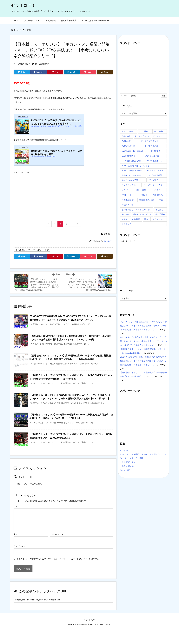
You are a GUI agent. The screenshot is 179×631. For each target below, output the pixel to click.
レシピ (125, 190)
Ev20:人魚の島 (151, 146)
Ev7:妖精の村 (128, 131)
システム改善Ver (129, 185)
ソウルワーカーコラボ (152, 185)
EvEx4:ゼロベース (155, 170)
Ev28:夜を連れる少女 (131, 160)
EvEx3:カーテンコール (132, 170)
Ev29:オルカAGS (154, 160)
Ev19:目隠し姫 (128, 146)
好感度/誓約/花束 (146, 200)
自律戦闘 (136, 219)
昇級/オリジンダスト (142, 214)
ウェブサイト (19, 546)
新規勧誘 (126, 214)
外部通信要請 (128, 200)
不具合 (157, 190)
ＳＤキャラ (127, 224)
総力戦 (125, 219)
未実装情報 (160, 214)
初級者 (144, 195)
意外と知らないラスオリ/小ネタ (136, 209)
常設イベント (128, 204)
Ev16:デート (158, 136)
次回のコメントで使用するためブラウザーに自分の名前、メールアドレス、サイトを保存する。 (59, 559)
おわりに (125, 470)
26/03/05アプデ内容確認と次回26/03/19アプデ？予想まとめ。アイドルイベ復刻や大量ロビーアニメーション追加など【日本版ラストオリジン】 (143, 325)
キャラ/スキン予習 (130, 180)
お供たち (128, 466)
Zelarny (107, 241)
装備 (146, 219)
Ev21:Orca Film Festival (132, 151)
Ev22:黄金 (155, 151)
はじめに (125, 450)
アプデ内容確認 (155, 175)
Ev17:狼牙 (126, 141)
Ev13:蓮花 (158, 131)
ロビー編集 (141, 190)
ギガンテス (129, 462)
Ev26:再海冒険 (128, 156)
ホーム (16, 30)
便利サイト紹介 (129, 195)
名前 (15, 534)
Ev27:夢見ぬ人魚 (151, 156)
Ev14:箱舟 (126, 136)
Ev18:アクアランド (149, 141)
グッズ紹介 (153, 180)
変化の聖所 (158, 195)
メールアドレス (56, 534)
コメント (17, 506)
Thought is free (104, 624)
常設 (161, 200)
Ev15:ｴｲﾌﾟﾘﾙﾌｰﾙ (142, 136)
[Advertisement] (63, 194)
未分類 (28, 30)
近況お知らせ (158, 219)
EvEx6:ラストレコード (132, 175)
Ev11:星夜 (143, 131)
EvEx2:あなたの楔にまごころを (135, 165)
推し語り (159, 209)
